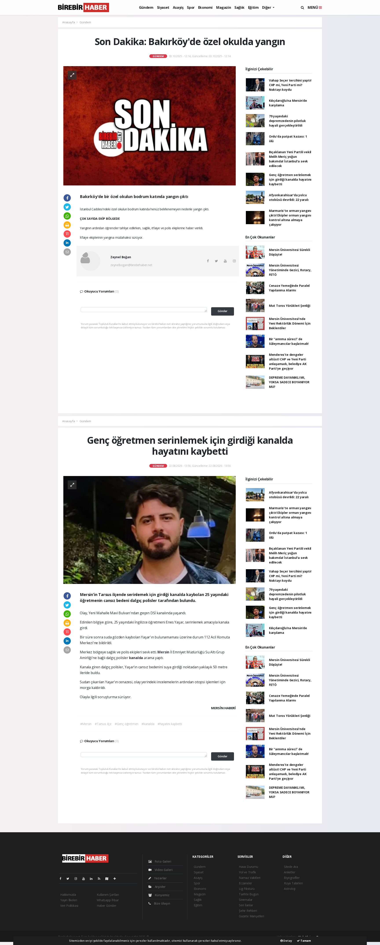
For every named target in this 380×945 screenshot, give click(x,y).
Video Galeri (163, 870)
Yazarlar (160, 878)
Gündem (146, 7)
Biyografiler (292, 878)
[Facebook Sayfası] (62, 878)
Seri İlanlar (246, 905)
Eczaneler (245, 883)
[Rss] (101, 878)
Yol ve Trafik (247, 872)
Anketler (289, 872)
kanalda (136, 657)
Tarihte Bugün (249, 894)
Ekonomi (205, 7)
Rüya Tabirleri (293, 883)
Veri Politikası (69, 905)
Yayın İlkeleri (68, 900)
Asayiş (178, 7)
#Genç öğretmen (126, 724)
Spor (190, 7)
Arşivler (160, 887)
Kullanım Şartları (108, 894)
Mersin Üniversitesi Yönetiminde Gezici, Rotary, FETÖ (290, 270)
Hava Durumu (248, 867)
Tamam (305, 941)
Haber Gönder (106, 905)
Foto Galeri (162, 861)
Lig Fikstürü (247, 889)
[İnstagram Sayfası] (78, 878)
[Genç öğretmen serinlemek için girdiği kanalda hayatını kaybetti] (149, 529)
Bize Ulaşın (161, 903)
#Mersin (86, 724)
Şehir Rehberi (248, 911)
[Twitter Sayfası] (69, 878)
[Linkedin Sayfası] (93, 878)
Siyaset (163, 7)
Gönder (222, 311)
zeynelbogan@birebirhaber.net (131, 265)
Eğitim (253, 7)
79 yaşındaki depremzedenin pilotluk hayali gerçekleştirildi (287, 120)
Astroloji (289, 889)
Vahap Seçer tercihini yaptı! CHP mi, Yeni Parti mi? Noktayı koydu (290, 85)
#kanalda (148, 724)
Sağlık (239, 7)
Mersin (163, 652)
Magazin (223, 7)
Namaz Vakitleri (249, 878)
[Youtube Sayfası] (85, 878)
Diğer (267, 7)
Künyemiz (162, 895)
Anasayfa (68, 22)
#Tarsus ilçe (103, 724)
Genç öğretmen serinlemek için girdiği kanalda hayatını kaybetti (290, 179)
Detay (287, 941)
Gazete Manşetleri (251, 916)
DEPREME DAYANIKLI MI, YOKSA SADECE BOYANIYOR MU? (289, 382)
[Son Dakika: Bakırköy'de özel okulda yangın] (149, 126)
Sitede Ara (291, 867)
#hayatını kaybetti (170, 724)
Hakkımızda (68, 894)
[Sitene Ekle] (116, 878)
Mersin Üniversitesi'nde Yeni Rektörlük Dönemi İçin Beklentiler (290, 323)
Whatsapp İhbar (108, 900)
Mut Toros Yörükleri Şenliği (289, 305)
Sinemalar (245, 900)
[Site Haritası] (108, 878)
